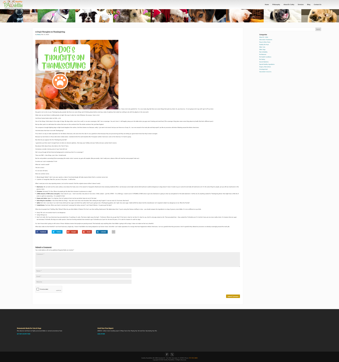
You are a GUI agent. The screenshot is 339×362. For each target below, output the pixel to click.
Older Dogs (262, 49)
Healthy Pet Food (264, 44)
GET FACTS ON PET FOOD (23, 334)
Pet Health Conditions (265, 57)
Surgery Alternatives (265, 66)
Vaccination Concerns (265, 71)
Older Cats (262, 47)
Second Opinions (264, 62)
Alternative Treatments (265, 39)
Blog (308, 4)
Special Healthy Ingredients (267, 64)
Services (301, 4)
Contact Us (317, 4)
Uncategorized (263, 69)
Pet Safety (262, 59)
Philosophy (276, 4)
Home (267, 4)
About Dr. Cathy (289, 4)
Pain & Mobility (263, 52)
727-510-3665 (193, 358)
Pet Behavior (262, 54)
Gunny (39, 34)
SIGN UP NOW (101, 334)
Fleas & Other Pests (264, 42)
